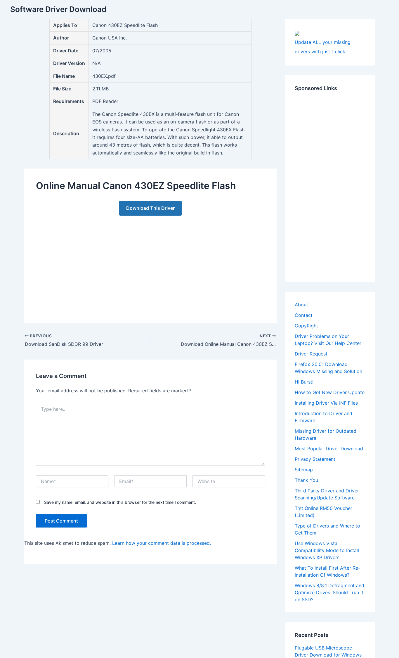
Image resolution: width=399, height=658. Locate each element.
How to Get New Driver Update (330, 392)
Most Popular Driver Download (329, 448)
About (301, 304)
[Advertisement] (150, 264)
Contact (304, 315)
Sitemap (304, 470)
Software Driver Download (58, 9)
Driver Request (311, 354)
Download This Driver (150, 208)
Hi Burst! (304, 382)
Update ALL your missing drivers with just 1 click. (323, 46)
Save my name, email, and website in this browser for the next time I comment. (120, 502)
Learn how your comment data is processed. (161, 543)
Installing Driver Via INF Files (326, 403)
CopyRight (306, 326)
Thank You (306, 480)
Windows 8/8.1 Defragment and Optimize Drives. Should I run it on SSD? (329, 592)
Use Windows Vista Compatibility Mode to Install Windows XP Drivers (327, 550)
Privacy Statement (315, 459)
